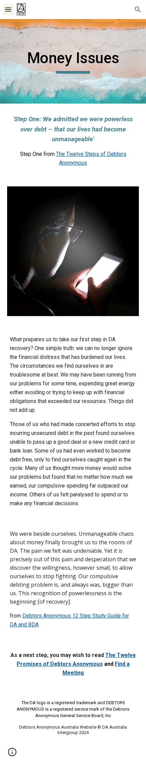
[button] (8, 9)
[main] (73, 61)
